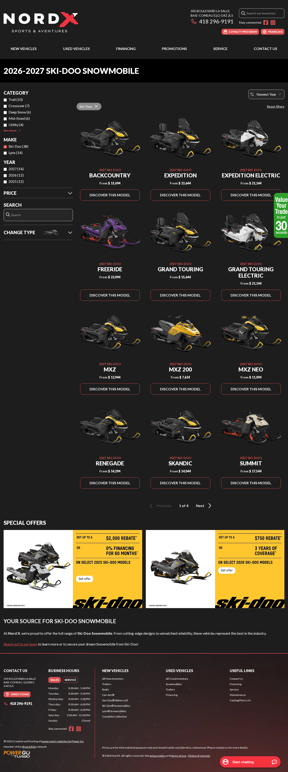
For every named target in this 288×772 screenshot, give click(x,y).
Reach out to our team (20, 644)
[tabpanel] (69, 704)
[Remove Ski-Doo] (96, 106)
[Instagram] (273, 22)
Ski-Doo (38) (18, 146)
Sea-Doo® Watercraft (115, 700)
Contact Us (265, 48)
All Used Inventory (177, 678)
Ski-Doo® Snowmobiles (116, 705)
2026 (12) (16, 175)
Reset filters (275, 106)
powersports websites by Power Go (62, 741)
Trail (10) (16, 99)
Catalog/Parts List (240, 700)
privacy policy (158, 755)
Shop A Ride (29, 746)
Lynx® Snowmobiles (114, 711)
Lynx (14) (15, 152)
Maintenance (238, 695)
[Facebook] (265, 22)
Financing (126, 48)
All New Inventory (113, 678)
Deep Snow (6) (20, 112)
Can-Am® (108, 695)
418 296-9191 (216, 21)
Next (200, 505)
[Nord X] (41, 22)
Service (220, 48)
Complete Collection (114, 716)
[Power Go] (44, 754)
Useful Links (242, 670)
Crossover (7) (19, 106)
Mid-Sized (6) (19, 118)
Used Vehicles (76, 48)
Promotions (174, 48)
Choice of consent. (199, 755)
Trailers (106, 684)
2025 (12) (16, 181)
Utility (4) (16, 124)
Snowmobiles (174, 684)
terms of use (178, 755)
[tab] (54, 680)
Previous (164, 505)
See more (10, 130)
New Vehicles (24, 48)
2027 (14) (16, 169)
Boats (105, 689)
